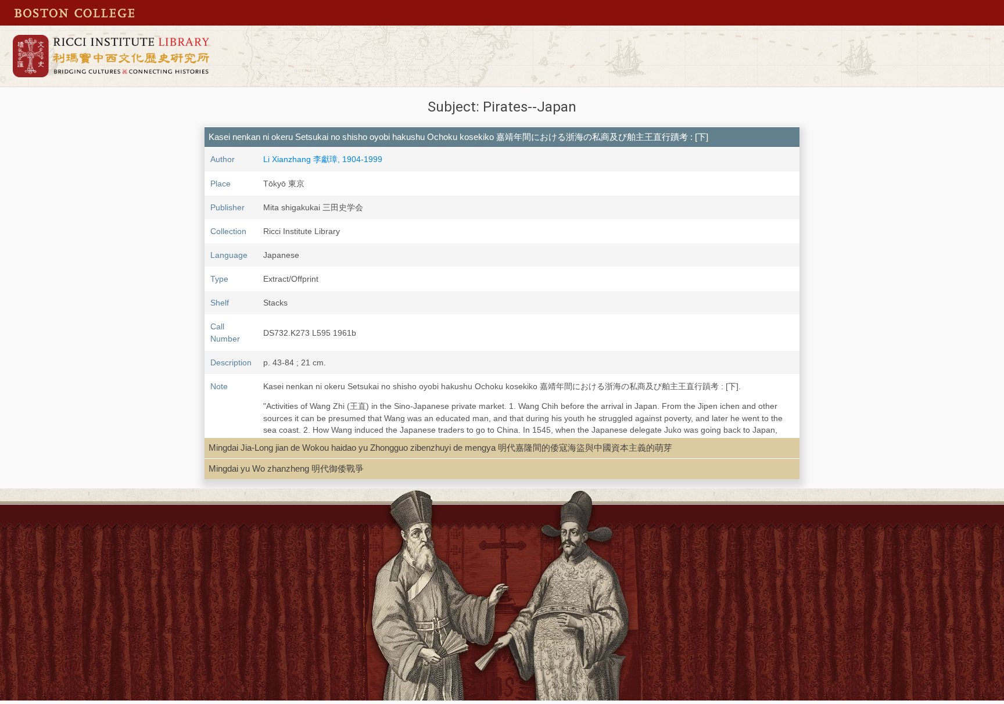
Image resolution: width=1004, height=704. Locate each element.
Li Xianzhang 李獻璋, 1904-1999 (322, 159)
